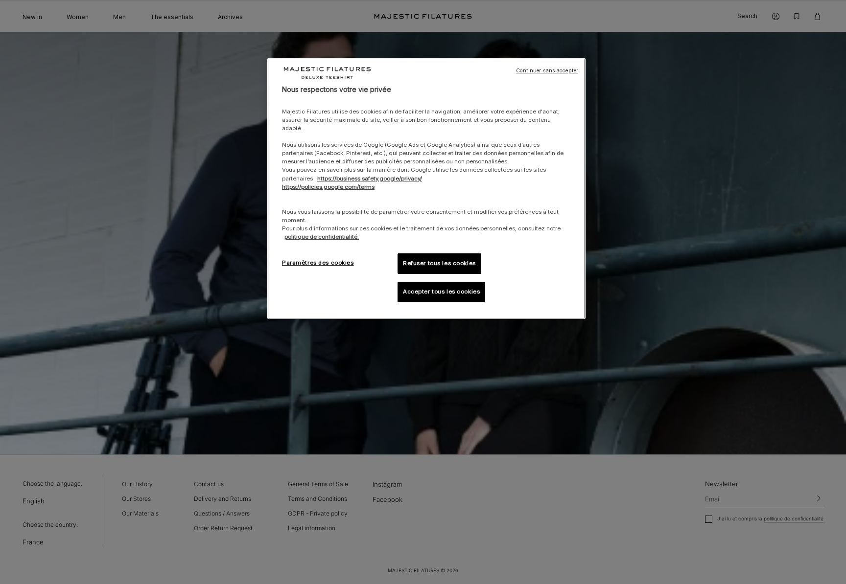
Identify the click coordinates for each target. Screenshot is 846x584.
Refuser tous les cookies (439, 263)
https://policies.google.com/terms (328, 186)
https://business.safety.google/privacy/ (369, 178)
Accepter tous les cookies (441, 291)
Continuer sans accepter (547, 70)
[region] (426, 188)
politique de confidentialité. (321, 236)
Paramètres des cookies (318, 262)
